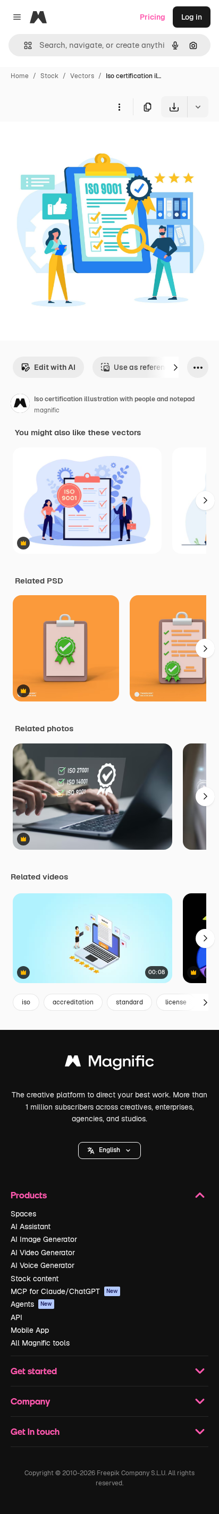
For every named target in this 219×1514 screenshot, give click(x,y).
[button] (109, 1150)
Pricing (152, 17)
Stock (49, 76)
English (109, 1150)
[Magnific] (109, 1063)
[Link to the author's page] (20, 405)
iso (26, 1002)
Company (30, 1401)
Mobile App (30, 1330)
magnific (47, 410)
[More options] (119, 106)
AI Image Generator (44, 1239)
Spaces (23, 1214)
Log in (191, 17)
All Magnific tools (40, 1343)
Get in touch (35, 1431)
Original (68, 142)
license (176, 1002)
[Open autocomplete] (23, 45)
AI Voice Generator (42, 1265)
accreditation (73, 1002)
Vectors (82, 76)
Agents (31, 1304)
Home (20, 76)
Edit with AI (54, 367)
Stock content (34, 1278)
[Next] (175, 367)
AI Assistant (30, 1226)
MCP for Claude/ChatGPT (64, 1291)
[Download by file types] (197, 106)
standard (129, 1002)
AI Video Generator (43, 1252)
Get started (34, 1370)
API (16, 1317)
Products (29, 1194)
